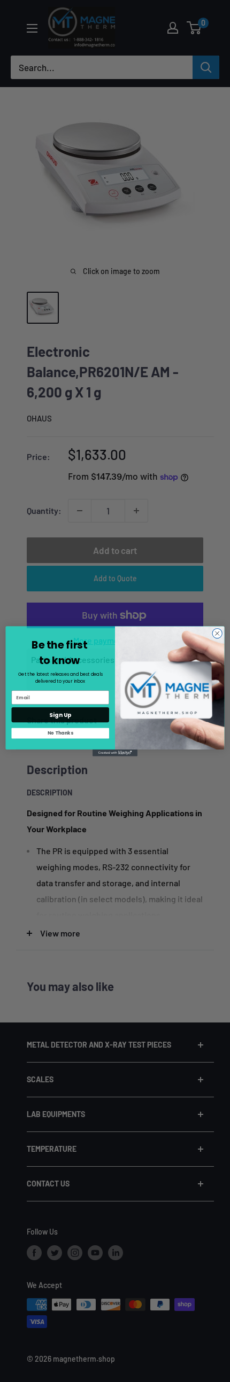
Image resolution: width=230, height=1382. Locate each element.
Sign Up (60, 714)
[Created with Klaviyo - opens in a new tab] (115, 752)
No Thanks (60, 733)
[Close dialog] (217, 633)
